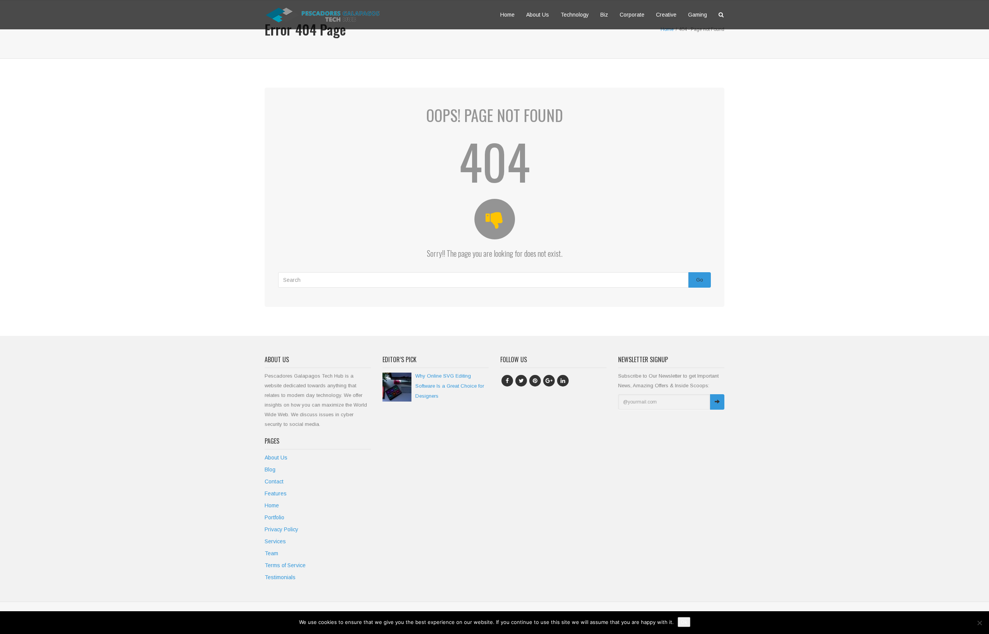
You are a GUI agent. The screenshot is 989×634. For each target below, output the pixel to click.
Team (271, 553)
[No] (979, 623)
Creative (666, 15)
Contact (274, 481)
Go (699, 280)
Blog (270, 469)
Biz (604, 15)
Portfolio (274, 517)
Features (276, 493)
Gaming (697, 15)
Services (275, 541)
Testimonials (280, 577)
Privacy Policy (281, 529)
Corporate (632, 15)
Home (507, 15)
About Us (537, 15)
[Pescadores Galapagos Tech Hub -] (322, 14)
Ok (684, 622)
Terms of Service (285, 565)
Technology (575, 15)
